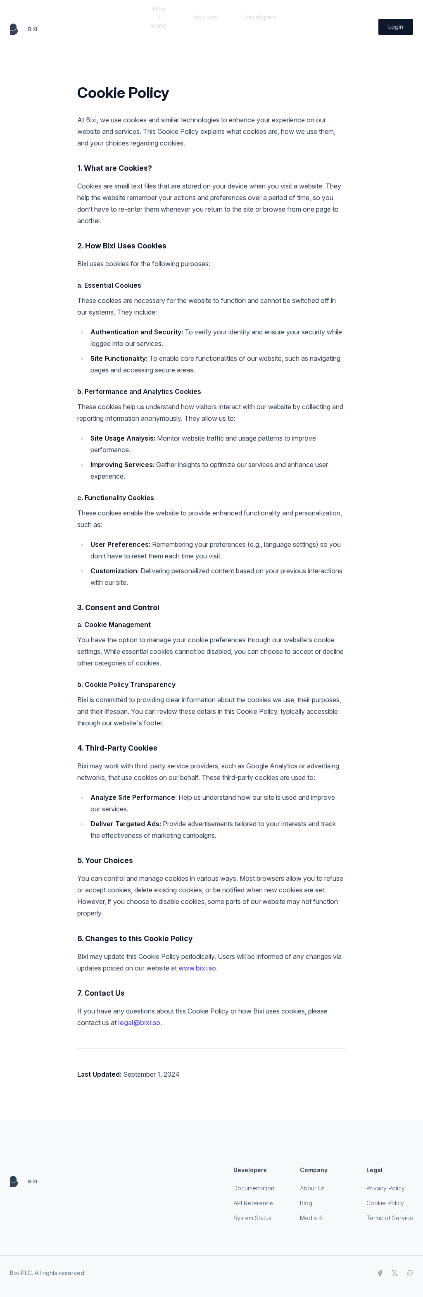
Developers (260, 17)
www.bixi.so (197, 968)
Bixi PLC (21, 1272)
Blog (306, 1202)
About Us (312, 1188)
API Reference (253, 1202)
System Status (252, 1217)
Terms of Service (389, 1217)
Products (205, 17)
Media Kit (312, 1217)
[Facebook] (380, 1273)
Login (395, 26)
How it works (159, 17)
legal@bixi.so (139, 1022)
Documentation (253, 1188)
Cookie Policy (385, 1202)
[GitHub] (409, 1273)
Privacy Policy (385, 1188)
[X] (395, 1273)
